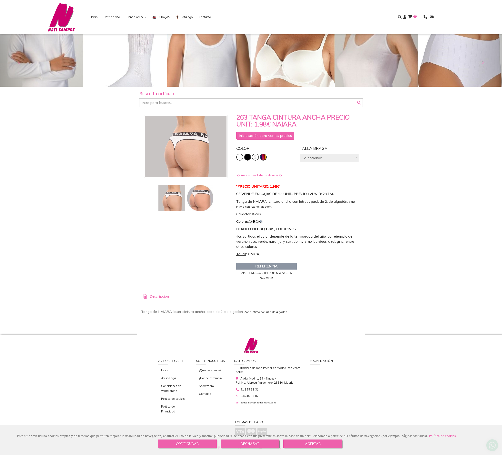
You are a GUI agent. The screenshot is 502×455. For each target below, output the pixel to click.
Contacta (205, 17)
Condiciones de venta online (171, 388)
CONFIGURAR (187, 444)
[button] (404, 17)
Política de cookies (442, 436)
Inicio (94, 17)
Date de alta (112, 17)
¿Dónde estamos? (210, 378)
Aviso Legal (168, 378)
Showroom (206, 386)
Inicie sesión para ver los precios (265, 135)
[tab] (250, 296)
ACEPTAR (313, 444)
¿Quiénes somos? (210, 370)
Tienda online (135, 17)
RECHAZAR (250, 444)
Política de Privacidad (168, 409)
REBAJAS (163, 17)
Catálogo (186, 17)
